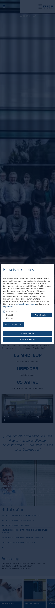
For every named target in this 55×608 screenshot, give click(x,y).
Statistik (9, 315)
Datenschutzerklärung (26, 304)
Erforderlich (11, 311)
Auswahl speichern (13, 324)
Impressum (8, 306)
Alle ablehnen (27, 333)
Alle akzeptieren (27, 339)
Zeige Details (40, 315)
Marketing (10, 318)
